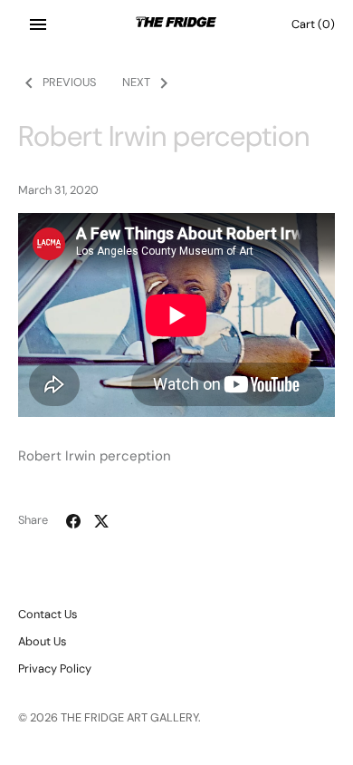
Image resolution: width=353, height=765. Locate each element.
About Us (42, 641)
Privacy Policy (54, 668)
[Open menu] (38, 24)
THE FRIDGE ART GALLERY (129, 717)
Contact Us (47, 614)
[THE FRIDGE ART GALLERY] (177, 24)
